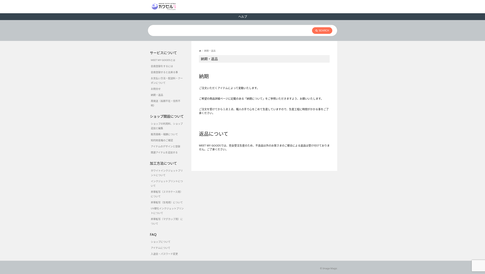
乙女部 (164, 6)
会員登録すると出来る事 (164, 72)
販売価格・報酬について (164, 134)
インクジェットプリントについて (167, 183)
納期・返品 (157, 95)
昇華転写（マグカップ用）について (167, 221)
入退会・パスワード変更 (164, 253)
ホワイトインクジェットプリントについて (167, 173)
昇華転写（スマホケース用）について (167, 194)
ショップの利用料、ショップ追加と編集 (167, 126)
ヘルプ (242, 16)
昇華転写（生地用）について (167, 202)
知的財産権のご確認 (162, 140)
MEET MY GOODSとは (163, 60)
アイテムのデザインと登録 (165, 146)
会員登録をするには (162, 66)
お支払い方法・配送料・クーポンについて (167, 80)
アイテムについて (160, 247)
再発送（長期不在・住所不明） (165, 103)
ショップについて (161, 241)
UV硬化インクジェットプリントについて (167, 211)
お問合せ (156, 88)
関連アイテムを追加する (164, 152)
